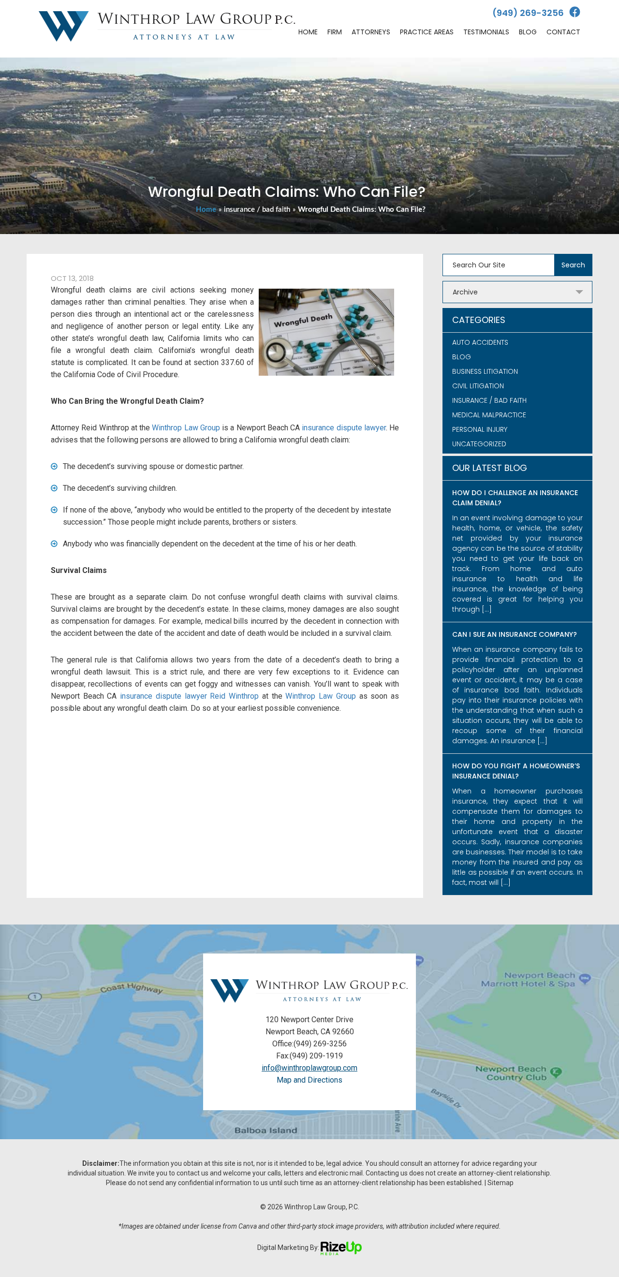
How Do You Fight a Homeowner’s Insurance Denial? (516, 771)
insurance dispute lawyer (344, 427)
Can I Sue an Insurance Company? (514, 634)
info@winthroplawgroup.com (309, 1067)
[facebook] (575, 12)
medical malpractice (489, 415)
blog (461, 357)
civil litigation (478, 386)
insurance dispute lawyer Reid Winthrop (189, 696)
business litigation (485, 371)
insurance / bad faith (257, 209)
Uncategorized (479, 444)
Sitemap (500, 1183)
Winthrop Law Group (186, 427)
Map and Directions (309, 1080)
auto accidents (480, 342)
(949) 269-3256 (528, 13)
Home (206, 209)
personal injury (479, 429)
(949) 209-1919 (316, 1055)
